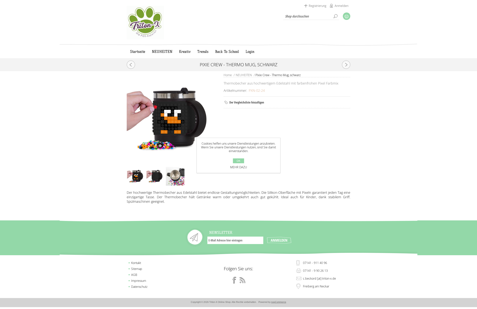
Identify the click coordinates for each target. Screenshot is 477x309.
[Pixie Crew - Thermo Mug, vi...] (346, 64)
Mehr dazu (238, 167)
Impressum (138, 281)
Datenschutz (139, 287)
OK (238, 160)
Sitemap (136, 269)
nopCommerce (278, 302)
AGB (134, 275)
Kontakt (136, 263)
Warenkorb (346, 16)
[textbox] (311, 16)
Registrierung (317, 6)
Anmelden (341, 6)
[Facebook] (234, 280)
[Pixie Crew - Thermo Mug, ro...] (131, 64)
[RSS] (243, 280)
